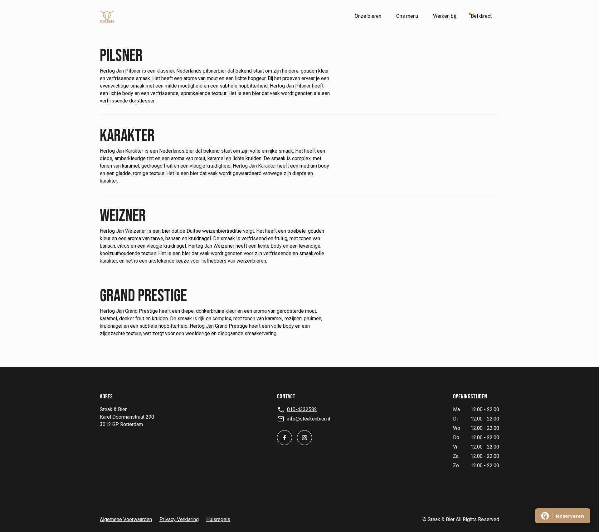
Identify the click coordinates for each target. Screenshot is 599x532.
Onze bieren (368, 16)
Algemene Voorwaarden (126, 519)
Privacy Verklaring (179, 519)
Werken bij (444, 16)
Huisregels (218, 519)
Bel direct (481, 16)
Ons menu (407, 16)
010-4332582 (302, 409)
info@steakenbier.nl (308, 419)
